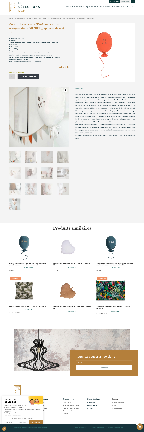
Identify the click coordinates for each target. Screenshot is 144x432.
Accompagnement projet (71, 405)
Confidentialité (118, 428)
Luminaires (78, 7)
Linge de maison (90, 7)
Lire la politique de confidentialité (13, 416)
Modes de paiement (98, 428)
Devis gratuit (67, 403)
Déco (100, 7)
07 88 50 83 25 (117, 408)
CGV (89, 428)
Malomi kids (79, 88)
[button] (4, 428)
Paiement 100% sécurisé (71, 408)
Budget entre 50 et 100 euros (32, 18)
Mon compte (125, 1)
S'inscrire (104, 368)
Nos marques (114, 1)
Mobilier (68, 7)
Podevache (29, 309)
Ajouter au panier (28, 76)
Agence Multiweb (27, 428)
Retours (65, 413)
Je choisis (22, 422)
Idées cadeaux (119, 7)
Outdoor (108, 7)
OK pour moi (36, 422)
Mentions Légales (80, 428)
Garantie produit (68, 411)
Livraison (109, 428)
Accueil (11, 18)
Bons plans (130, 7)
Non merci (9, 422)
